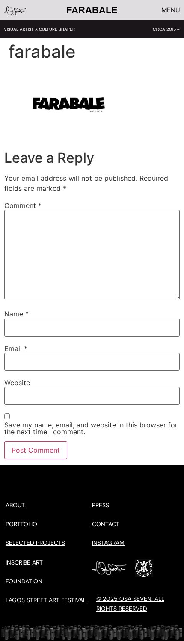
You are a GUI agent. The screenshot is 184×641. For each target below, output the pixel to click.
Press (100, 505)
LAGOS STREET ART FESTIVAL (46, 600)
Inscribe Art (24, 562)
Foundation (24, 581)
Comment (23, 205)
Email (15, 348)
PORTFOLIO (21, 524)
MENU (170, 10)
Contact (105, 524)
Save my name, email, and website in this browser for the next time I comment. (91, 428)
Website (17, 382)
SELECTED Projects (35, 543)
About (15, 505)
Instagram (108, 543)
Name (16, 313)
